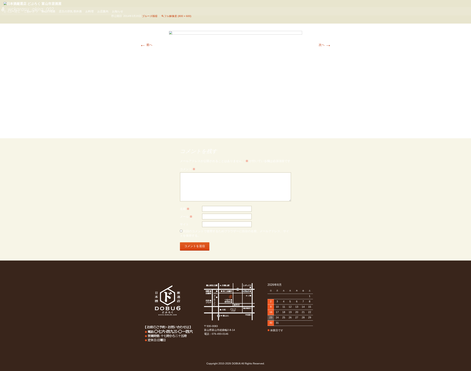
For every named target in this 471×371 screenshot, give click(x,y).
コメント (187, 169)
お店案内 (102, 11)
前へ (146, 44)
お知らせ (117, 11)
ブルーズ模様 (149, 16)
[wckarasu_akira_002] (235, 80)
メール (186, 216)
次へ (325, 44)
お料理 (89, 11)
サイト (184, 224)
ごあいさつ (31, 11)
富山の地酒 (48, 11)
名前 (185, 208)
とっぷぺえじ (12, 11)
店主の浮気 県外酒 (70, 11)
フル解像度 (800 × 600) (177, 16)
